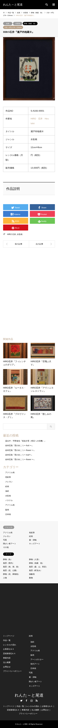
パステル (9, 500)
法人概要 (7, 662)
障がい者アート (9, 544)
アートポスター (36, 659)
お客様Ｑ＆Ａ (8, 649)
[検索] (46, 4)
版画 (7, 510)
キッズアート (34, 544)
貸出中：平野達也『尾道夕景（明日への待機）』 (25, 441)
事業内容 (7, 658)
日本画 (8, 514)
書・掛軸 (33, 540)
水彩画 (17, 23)
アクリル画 (10, 472)
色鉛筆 (8, 477)
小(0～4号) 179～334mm (13, 27)
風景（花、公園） (10, 570)
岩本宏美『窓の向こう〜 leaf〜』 (19, 455)
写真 (5, 540)
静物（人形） (34, 559)
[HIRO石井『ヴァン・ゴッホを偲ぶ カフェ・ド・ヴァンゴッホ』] (42, 244)
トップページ (8, 636)
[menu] (53, 4)
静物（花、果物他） (11, 574)
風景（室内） (8, 563)
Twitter (21, 700)
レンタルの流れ (9, 645)
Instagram (31, 700)
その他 (6, 547)
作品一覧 (7, 640)
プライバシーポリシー (12, 671)
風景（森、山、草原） (38, 567)
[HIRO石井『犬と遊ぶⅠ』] (16, 244)
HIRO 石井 (11, 234)
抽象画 (32, 574)
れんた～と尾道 (29, 695)
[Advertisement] (29, 270)
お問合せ (7, 667)
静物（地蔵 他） (30, 23)
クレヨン (9, 482)
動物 (31, 578)
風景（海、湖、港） (11, 567)
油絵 (7, 491)
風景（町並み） (35, 570)
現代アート (35, 664)
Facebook (26, 700)
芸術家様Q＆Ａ (9, 653)
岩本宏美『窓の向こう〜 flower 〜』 (20, 450)
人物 (5, 578)
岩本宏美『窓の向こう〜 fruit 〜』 (19, 445)
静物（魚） (7, 559)
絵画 (7, 23)
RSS (37, 700)
